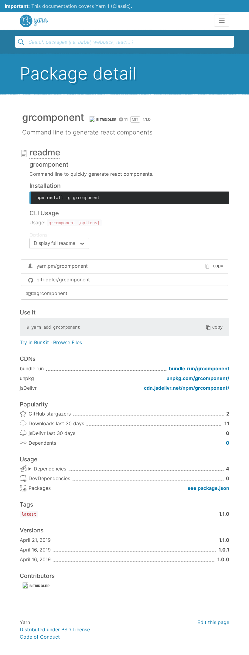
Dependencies (50, 469)
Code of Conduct (40, 637)
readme (44, 152)
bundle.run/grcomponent (199, 368)
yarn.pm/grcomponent (62, 266)
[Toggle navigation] (221, 21)
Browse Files (67, 342)
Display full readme (54, 243)
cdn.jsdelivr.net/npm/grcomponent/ (186, 388)
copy (218, 265)
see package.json (208, 488)
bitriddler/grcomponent (63, 280)
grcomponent (51, 293)
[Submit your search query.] (21, 42)
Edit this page (213, 622)
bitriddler (106, 119)
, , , (47, 469)
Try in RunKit (34, 342)
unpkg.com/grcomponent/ (197, 378)
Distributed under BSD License (55, 629)
